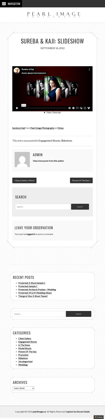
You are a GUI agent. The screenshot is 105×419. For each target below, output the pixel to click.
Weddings (23, 364)
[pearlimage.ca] (52, 15)
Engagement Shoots (49, 140)
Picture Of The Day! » (81, 180)
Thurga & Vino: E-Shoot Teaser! (33, 296)
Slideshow (66, 140)
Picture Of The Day (27, 351)
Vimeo (60, 128)
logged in (31, 234)
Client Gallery (24, 338)
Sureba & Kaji (18, 128)
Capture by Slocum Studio (78, 411)
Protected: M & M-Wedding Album (35, 292)
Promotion (23, 354)
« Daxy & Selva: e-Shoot (24, 180)
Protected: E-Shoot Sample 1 (31, 283)
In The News (24, 345)
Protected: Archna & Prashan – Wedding (37, 289)
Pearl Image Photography (42, 128)
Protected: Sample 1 (27, 286)
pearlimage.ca (39, 411)
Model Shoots (24, 348)
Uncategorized (25, 361)
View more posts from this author (48, 160)
